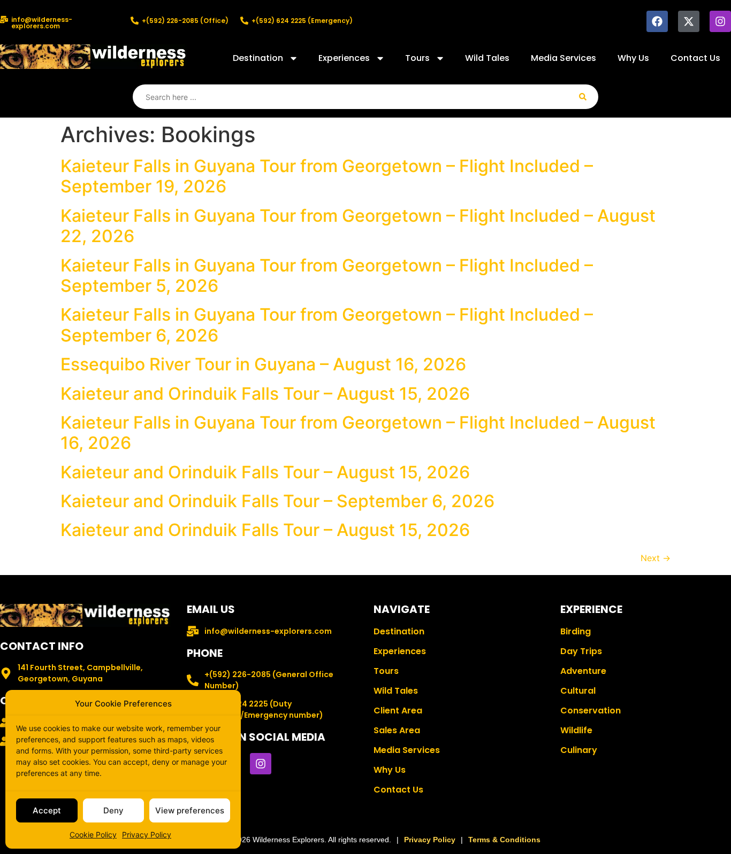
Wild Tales (487, 58)
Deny (113, 810)
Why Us (633, 58)
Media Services (563, 58)
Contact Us (695, 58)
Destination (258, 58)
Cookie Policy (93, 834)
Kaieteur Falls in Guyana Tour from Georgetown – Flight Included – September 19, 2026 (326, 176)
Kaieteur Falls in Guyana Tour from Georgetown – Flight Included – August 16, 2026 (358, 432)
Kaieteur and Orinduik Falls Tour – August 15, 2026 (265, 393)
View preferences (189, 810)
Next (656, 558)
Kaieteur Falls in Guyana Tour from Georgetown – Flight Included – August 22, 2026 (358, 225)
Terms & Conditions (504, 839)
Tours (417, 58)
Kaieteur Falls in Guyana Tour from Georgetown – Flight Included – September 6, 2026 (326, 324)
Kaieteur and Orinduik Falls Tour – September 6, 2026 (277, 501)
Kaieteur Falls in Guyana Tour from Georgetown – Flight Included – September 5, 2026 (326, 275)
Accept (47, 810)
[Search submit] (583, 97)
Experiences (344, 58)
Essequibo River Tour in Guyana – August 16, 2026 (263, 364)
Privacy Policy (146, 834)
